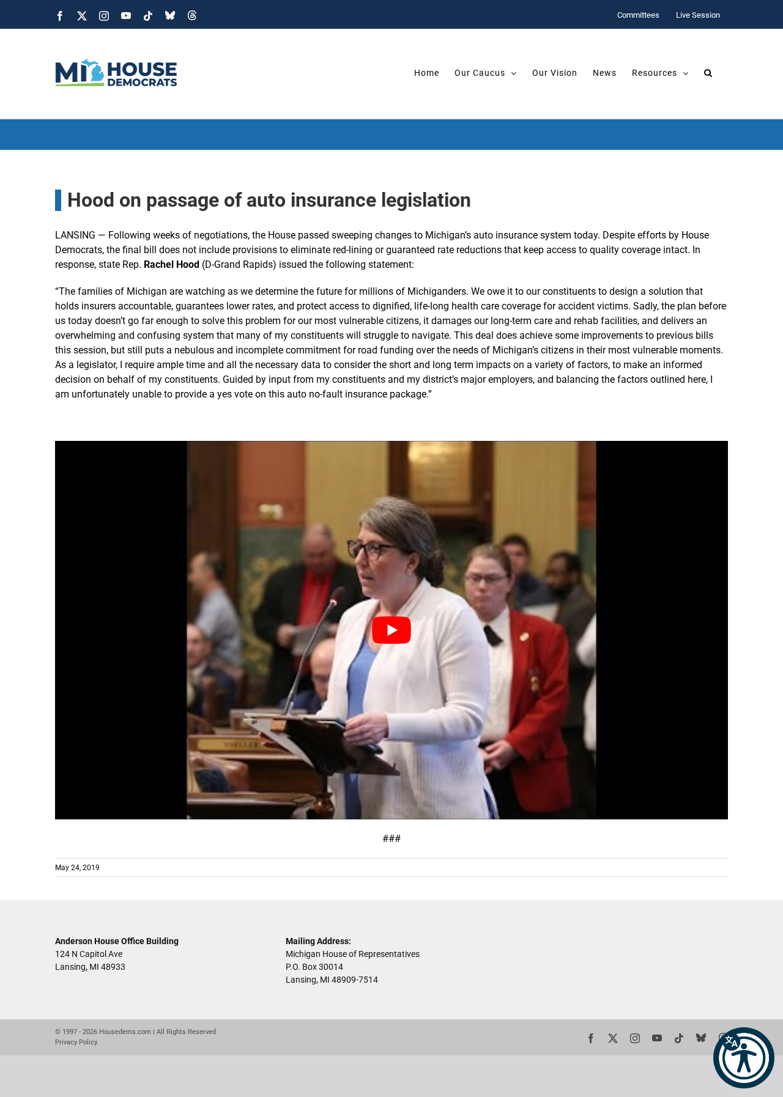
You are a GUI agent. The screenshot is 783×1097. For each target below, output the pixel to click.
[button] (743, 1057)
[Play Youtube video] (391, 630)
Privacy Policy (76, 1042)
